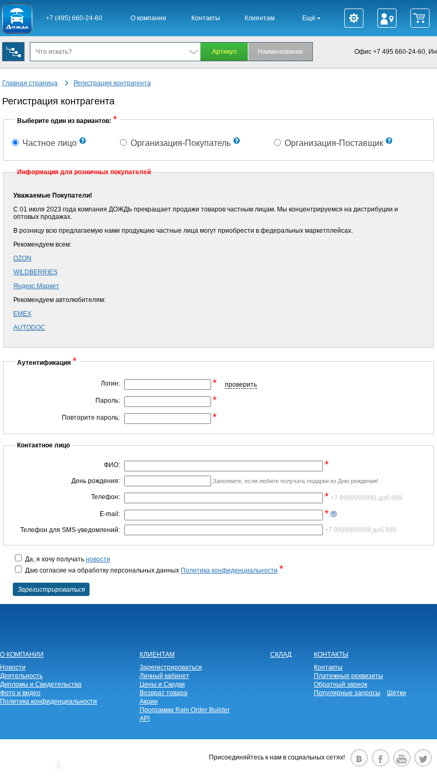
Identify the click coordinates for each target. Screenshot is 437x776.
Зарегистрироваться (171, 667)
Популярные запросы (347, 693)
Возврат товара (164, 693)
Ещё (309, 18)
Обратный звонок (340, 684)
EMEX (22, 313)
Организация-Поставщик (332, 143)
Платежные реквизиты (348, 676)
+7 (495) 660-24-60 (74, 18)
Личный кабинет (164, 676)
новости (98, 559)
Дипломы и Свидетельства (41, 684)
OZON (22, 258)
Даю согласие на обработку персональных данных (153, 570)
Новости (13, 667)
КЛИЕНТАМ (157, 654)
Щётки (396, 693)
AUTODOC (29, 327)
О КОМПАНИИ (22, 654)
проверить (241, 384)
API (145, 718)
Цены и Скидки (162, 684)
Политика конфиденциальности (229, 570)
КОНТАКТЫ (331, 654)
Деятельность (21, 676)
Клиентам (259, 18)
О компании (148, 18)
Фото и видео (20, 693)
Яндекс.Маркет (36, 286)
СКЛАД (281, 654)
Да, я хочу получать (66, 559)
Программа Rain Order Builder (185, 710)
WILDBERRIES (35, 272)
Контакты (205, 18)
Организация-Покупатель (179, 143)
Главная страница (30, 83)
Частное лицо (48, 143)
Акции (149, 701)
